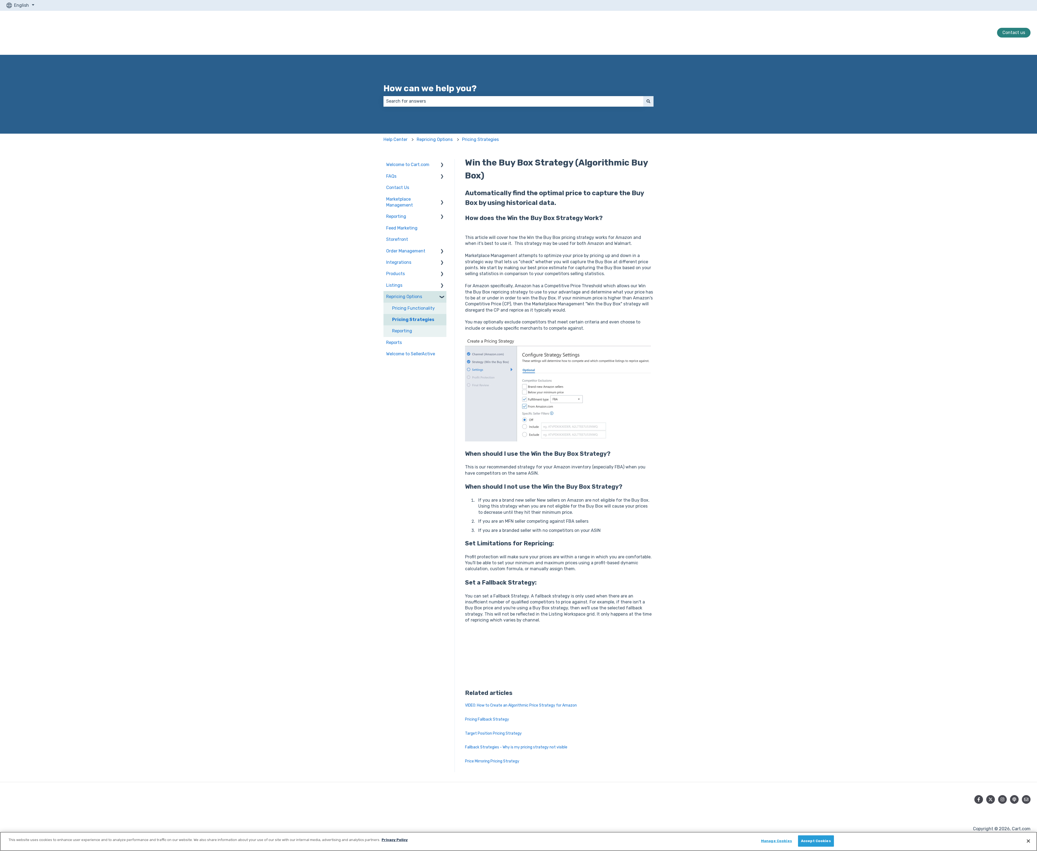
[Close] (1028, 841)
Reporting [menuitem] (396, 216)
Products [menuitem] (395, 273)
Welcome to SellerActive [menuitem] (410, 353)
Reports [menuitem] (394, 342)
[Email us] (1026, 799)
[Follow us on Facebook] (978, 799)
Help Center (395, 139)
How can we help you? (430, 88)
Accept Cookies (816, 841)
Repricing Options (435, 139)
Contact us (1013, 32)
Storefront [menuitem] (397, 239)
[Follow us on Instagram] (1002, 799)
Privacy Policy (395, 840)
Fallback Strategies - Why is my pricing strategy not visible (516, 747)
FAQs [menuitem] (391, 176)
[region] (518, 841)
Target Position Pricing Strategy (493, 733)
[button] (442, 165)
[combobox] (513, 101)
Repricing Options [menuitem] (404, 296)
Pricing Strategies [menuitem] (413, 319)
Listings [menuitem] (394, 285)
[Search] (648, 101)
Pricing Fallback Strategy (487, 719)
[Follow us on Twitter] (990, 799)
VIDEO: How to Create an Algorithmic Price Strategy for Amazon (521, 705)
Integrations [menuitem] (398, 262)
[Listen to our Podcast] (1014, 799)
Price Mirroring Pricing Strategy (492, 761)
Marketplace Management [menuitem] (399, 202)
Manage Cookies (776, 841)
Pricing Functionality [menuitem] (413, 308)
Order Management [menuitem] (405, 251)
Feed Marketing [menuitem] (402, 228)
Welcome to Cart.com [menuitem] (407, 164)
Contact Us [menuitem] (397, 187)
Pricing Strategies (480, 139)
